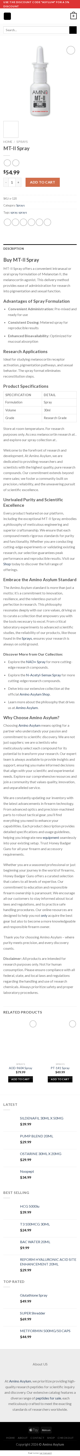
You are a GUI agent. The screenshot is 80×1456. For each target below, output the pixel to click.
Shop (7, 564)
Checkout (66, 1437)
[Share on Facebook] (15, 222)
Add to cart (42, 182)
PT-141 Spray (60, 1068)
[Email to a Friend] (31, 222)
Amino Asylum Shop (35, 694)
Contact (37, 1437)
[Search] (73, 30)
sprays (22, 212)
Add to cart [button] (20, 1079)
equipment (51, 837)
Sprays (22, 142)
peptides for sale (48, 1398)
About (23, 1437)
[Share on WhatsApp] (7, 222)
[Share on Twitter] (23, 222)
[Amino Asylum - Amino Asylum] (40, 16)
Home (7, 142)
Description (13, 248)
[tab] (40, 248)
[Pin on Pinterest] (39, 222)
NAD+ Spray (36, 662)
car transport (46, 1453)
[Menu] (7, 16)
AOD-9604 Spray (20, 1068)
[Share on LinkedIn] (47, 222)
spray (13, 212)
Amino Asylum (27, 707)
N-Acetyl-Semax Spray (43, 675)
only (44, 915)
